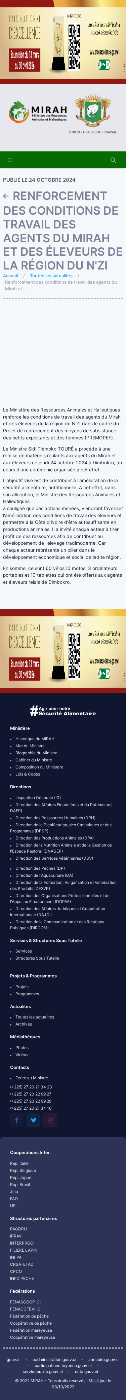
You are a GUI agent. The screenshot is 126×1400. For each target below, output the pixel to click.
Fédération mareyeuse (31, 1330)
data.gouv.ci (86, 1371)
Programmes (26, 993)
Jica (14, 1191)
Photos (21, 1047)
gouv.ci (13, 1359)
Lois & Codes (27, 774)
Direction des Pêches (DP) (39, 868)
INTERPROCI (22, 1243)
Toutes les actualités (51, 275)
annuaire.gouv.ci (104, 1359)
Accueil (10, 275)
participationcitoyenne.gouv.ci (63, 1365)
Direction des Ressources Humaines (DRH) (54, 817)
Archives (23, 1024)
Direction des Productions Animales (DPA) (54, 837)
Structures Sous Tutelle (36, 958)
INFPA (16, 1257)
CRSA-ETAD (22, 1264)
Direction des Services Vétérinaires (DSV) (53, 858)
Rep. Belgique (23, 1170)
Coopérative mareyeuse (32, 1337)
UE (12, 1205)
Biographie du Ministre (35, 752)
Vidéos (21, 1054)
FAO (14, 1198)
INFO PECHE (22, 1278)
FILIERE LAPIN (23, 1250)
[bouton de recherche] (113, 160)
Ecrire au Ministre (31, 1077)
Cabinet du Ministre (33, 759)
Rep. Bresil (20, 1184)
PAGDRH (18, 1228)
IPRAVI (16, 1236)
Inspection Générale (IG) (37, 797)
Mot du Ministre (29, 745)
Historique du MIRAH (34, 738)
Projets (21, 986)
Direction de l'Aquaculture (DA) (43, 875)
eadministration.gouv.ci (54, 1359)
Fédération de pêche (29, 1316)
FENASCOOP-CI (25, 1301)
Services (23, 951)
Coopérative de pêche (31, 1323)
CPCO (16, 1271)
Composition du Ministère (38, 766)
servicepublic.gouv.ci (43, 1371)
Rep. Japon (20, 1177)
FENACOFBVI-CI (25, 1309)
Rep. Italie (19, 1163)
